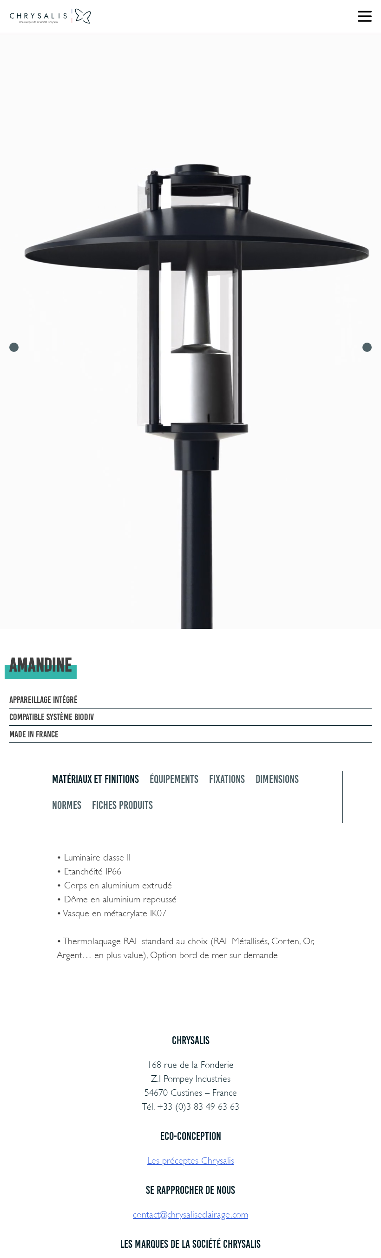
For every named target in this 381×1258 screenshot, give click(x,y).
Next (367, 347)
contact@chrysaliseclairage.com (190, 1214)
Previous (14, 347)
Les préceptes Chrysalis (190, 1160)
